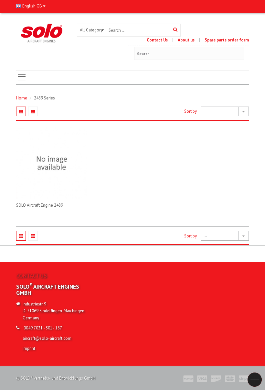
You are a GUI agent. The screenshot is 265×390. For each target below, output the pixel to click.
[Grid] (21, 111)
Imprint (29, 348)
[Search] (176, 30)
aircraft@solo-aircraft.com (47, 338)
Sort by (190, 111)
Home (21, 98)
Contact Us (157, 40)
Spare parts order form (227, 40)
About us (186, 40)
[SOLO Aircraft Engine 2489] (51, 163)
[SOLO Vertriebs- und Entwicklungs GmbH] (41, 33)
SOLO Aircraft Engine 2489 (39, 205)
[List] (33, 111)
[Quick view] (51, 127)
